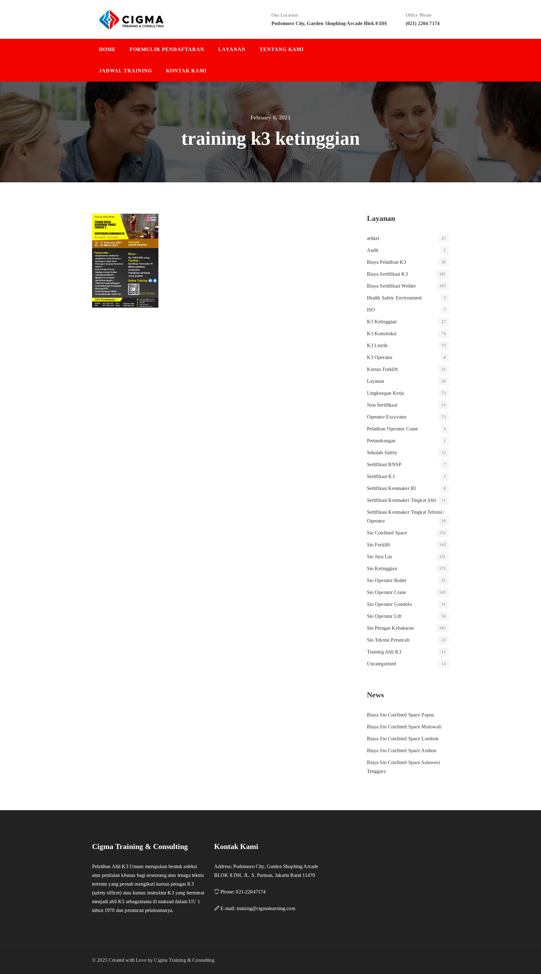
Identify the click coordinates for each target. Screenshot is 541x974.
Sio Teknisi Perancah (388, 640)
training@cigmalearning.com (266, 908)
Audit (373, 250)
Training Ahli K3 (384, 651)
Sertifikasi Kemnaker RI (391, 488)
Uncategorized (381, 663)
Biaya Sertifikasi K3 (387, 274)
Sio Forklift (378, 544)
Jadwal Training (125, 70)
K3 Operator (380, 357)
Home (107, 49)
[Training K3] (131, 19)
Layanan (232, 49)
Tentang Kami (282, 49)
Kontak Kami (186, 70)
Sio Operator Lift (384, 616)
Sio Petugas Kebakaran (390, 628)
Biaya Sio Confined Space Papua (400, 714)
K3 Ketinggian (382, 321)
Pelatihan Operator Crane (392, 428)
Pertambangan (381, 440)
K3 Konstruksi (382, 333)
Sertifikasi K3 (381, 476)
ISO (371, 309)
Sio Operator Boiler (387, 580)
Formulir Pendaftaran (167, 49)
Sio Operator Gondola (389, 604)
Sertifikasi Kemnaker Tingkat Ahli (401, 500)
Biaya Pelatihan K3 (386, 262)
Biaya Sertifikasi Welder (391, 286)
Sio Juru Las (379, 556)
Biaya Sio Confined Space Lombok (403, 738)
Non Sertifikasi (382, 405)
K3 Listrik (377, 345)
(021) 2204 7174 (423, 23)
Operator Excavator (387, 416)
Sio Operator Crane (386, 592)
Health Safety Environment (394, 297)
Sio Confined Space (387, 532)
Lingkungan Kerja (385, 393)
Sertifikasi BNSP (384, 464)
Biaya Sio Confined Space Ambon (402, 750)
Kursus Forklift (382, 369)
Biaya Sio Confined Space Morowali (404, 726)
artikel (373, 238)
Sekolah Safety (382, 452)
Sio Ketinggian (382, 568)
